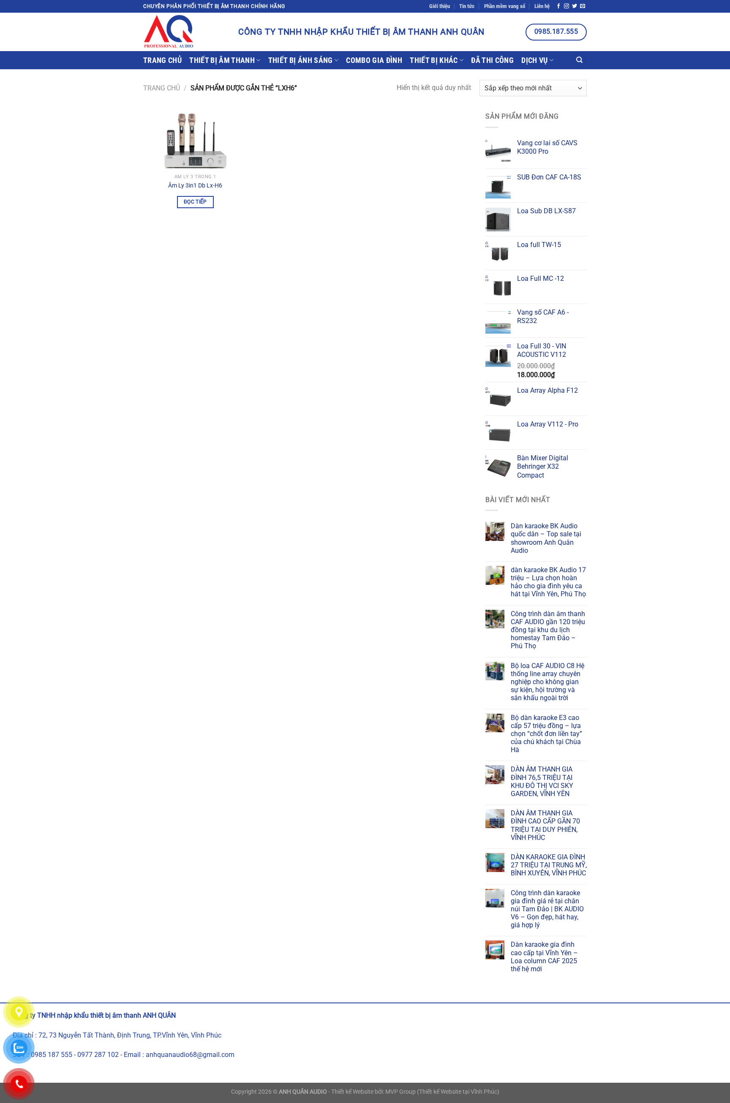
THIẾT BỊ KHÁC (434, 60)
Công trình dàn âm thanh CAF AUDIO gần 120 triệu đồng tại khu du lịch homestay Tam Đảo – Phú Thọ (548, 630)
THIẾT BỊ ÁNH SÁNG (300, 60)
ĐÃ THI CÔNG (492, 60)
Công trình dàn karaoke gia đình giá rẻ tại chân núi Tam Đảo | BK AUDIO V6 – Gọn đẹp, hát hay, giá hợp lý (547, 909)
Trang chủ (162, 60)
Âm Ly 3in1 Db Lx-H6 (195, 185)
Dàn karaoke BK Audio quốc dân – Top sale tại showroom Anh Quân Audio (546, 538)
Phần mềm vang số (504, 6)
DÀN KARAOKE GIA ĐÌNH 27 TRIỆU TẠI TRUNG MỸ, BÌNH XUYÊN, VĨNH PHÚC (549, 865)
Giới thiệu (439, 6)
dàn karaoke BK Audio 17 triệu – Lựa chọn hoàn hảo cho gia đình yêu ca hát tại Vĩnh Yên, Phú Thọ (548, 582)
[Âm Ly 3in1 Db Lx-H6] (195, 140)
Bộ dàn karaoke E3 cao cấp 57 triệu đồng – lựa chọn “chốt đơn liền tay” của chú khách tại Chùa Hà (546, 734)
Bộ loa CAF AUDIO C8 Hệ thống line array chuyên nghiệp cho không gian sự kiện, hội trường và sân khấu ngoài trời (547, 682)
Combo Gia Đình (374, 60)
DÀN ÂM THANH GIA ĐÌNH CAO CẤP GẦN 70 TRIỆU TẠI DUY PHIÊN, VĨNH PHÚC (545, 825)
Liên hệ (542, 6)
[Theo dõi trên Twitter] (574, 6)
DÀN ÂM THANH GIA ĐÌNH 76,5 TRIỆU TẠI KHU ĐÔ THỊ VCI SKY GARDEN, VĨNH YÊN (542, 781)
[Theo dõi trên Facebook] (558, 6)
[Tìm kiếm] (579, 61)
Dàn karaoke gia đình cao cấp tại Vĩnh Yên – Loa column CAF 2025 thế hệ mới (544, 956)
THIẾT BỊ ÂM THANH (222, 60)
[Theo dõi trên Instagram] (566, 6)
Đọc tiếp (195, 202)
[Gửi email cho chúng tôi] (582, 6)
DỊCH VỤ (534, 60)
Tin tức (466, 6)
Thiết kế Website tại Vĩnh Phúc (458, 1091)
